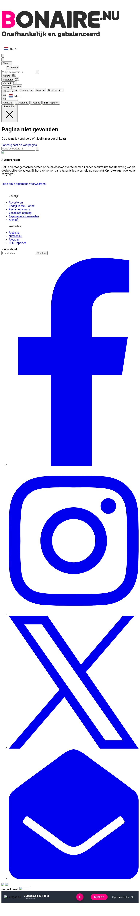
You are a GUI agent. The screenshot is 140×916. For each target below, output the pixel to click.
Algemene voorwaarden (24, 216)
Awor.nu (14, 239)
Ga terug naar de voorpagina (19, 145)
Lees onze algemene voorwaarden (23, 184)
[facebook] (74, 464)
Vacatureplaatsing (20, 213)
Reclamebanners (19, 209)
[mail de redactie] (74, 878)
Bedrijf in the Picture (22, 206)
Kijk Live (99, 897)
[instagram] (74, 614)
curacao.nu (15, 236)
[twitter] (74, 747)
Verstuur (41, 253)
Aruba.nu (14, 232)
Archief (13, 220)
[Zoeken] (37, 72)
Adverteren (16, 202)
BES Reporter (17, 243)
